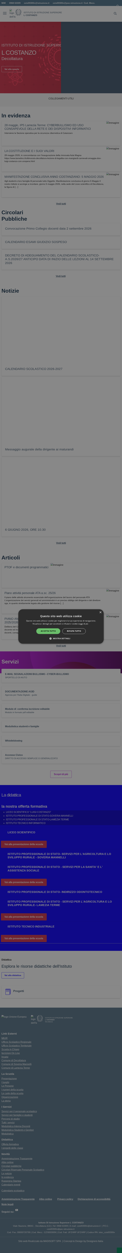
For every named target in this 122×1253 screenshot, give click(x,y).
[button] (61, 638)
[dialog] (61, 626)
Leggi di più (83, 624)
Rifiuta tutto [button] (74, 631)
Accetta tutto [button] (48, 631)
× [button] (100, 612)
